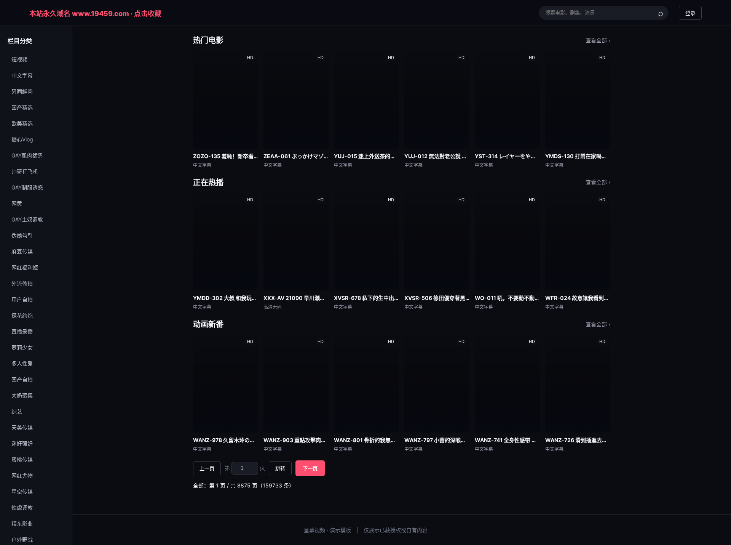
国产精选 (22, 107)
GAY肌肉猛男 (27, 155)
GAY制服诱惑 (27, 187)
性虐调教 (22, 507)
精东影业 (22, 523)
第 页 (245, 468)
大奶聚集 (22, 395)
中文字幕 (22, 75)
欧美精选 (22, 123)
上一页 (207, 468)
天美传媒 (22, 427)
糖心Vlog (22, 139)
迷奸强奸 (22, 443)
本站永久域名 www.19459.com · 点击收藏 (95, 14)
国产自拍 (22, 379)
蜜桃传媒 (22, 459)
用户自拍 (22, 299)
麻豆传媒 (22, 251)
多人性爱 (22, 363)
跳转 (280, 468)
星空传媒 (22, 491)
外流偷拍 (22, 283)
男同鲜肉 (22, 91)
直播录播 (22, 331)
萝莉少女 (22, 347)
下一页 (310, 468)
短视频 (19, 59)
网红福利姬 (24, 267)
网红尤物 (22, 475)
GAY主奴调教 (27, 219)
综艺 (16, 411)
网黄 (16, 203)
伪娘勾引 (22, 235)
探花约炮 (22, 315)
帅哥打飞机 (24, 171)
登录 (690, 13)
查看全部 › (598, 40)
